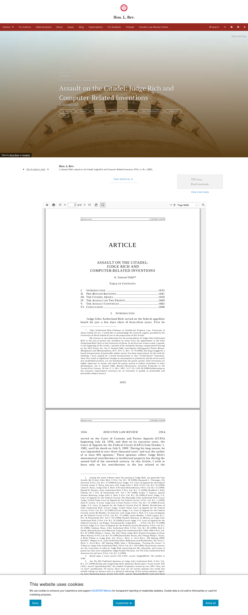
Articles (6, 27)
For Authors (25, 27)
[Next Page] (85, 205)
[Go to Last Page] (89, 205)
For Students (114, 27)
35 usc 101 (67, 111)
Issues (70, 27)
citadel (131, 111)
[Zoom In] (174, 205)
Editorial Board (43, 27)
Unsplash (26, 155)
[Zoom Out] (171, 205)
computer (115, 111)
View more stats (200, 192)
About (59, 27)
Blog (81, 27)
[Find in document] (203, 205)
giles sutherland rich (151, 111)
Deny (36, 603)
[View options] (47, 204)
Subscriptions (96, 27)
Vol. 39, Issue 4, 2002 (70, 81)
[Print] (54, 205)
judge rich (173, 111)
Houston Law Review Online (153, 27)
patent (83, 111)
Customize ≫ (125, 603)
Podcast (130, 27)
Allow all (211, 603)
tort (64, 115)
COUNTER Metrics (101, 590)
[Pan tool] (96, 205)
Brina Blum (14, 155)
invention (98, 111)
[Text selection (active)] (103, 205)
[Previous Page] (65, 205)
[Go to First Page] (60, 205)
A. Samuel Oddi (68, 104)
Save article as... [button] (123, 179)
